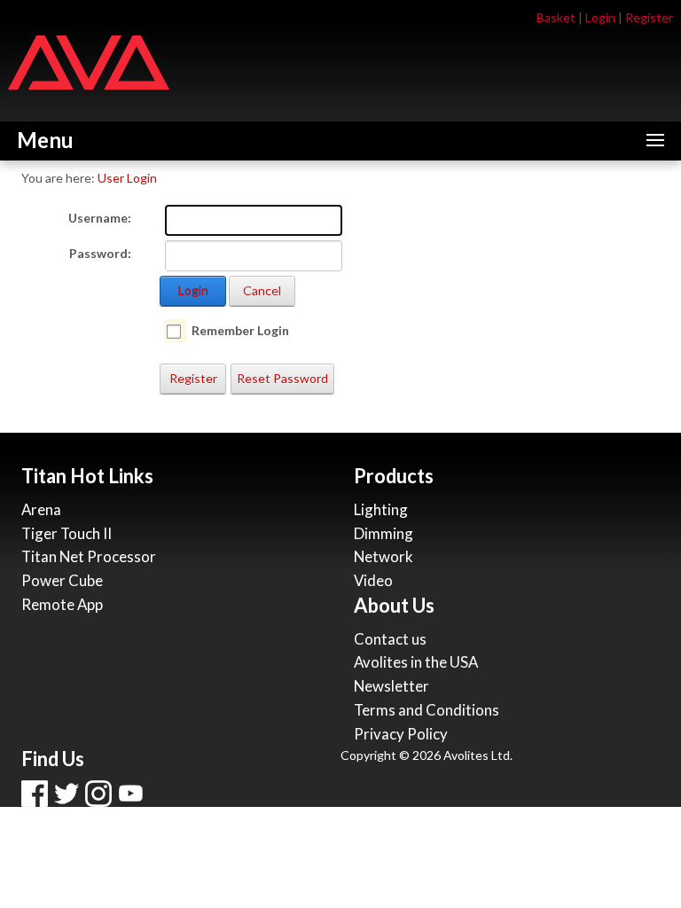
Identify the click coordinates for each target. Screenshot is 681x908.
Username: (99, 217)
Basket (555, 17)
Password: (100, 253)
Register (649, 17)
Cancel (262, 290)
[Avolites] (88, 60)
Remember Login (240, 330)
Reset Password (282, 378)
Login (600, 17)
